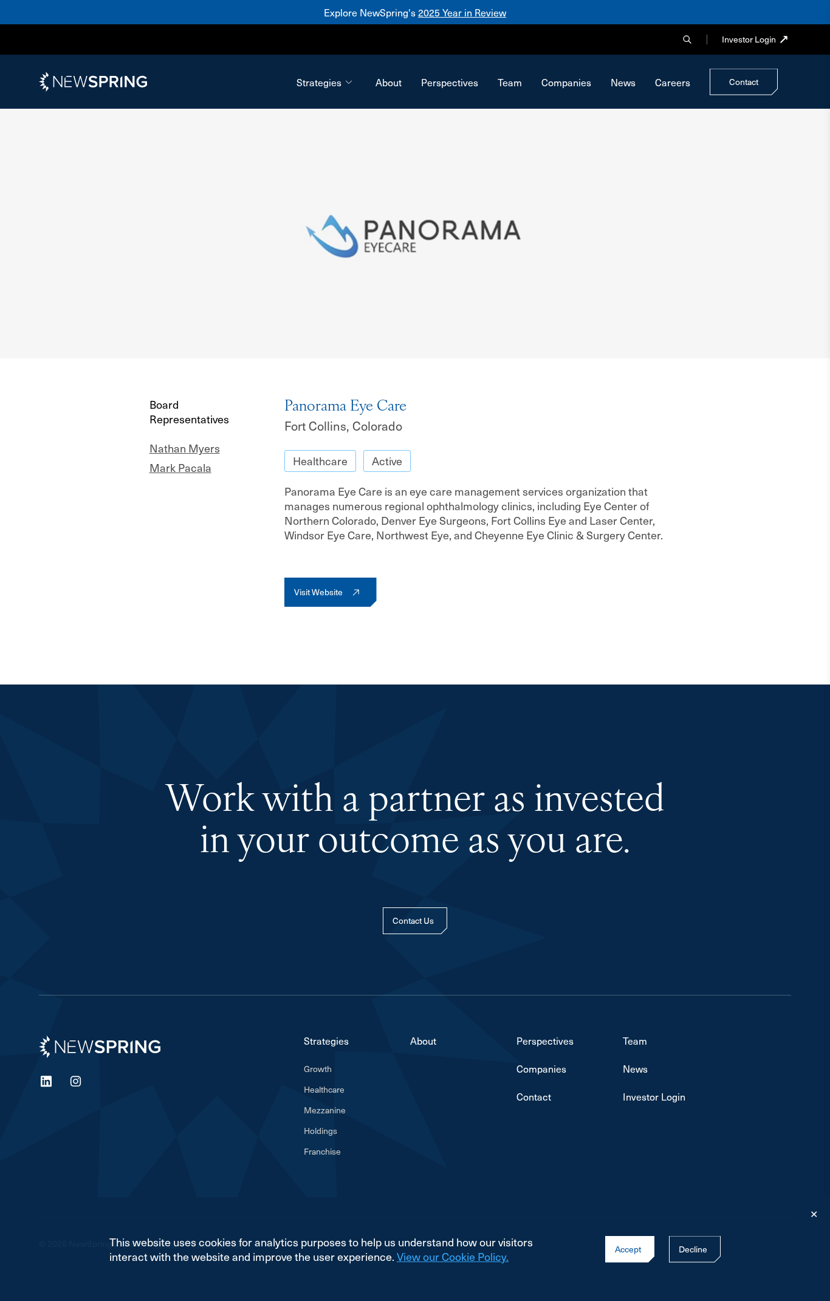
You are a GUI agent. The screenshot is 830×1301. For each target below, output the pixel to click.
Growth (318, 1069)
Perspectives (449, 82)
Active (387, 460)
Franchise (322, 1152)
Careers (672, 82)
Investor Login (749, 39)
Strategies (319, 82)
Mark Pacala (180, 467)
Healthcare (320, 460)
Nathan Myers (184, 448)
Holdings (320, 1131)
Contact (533, 1096)
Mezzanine (325, 1110)
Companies (566, 82)
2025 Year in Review (462, 12)
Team (510, 82)
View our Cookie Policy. (453, 1256)
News (623, 82)
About (389, 82)
